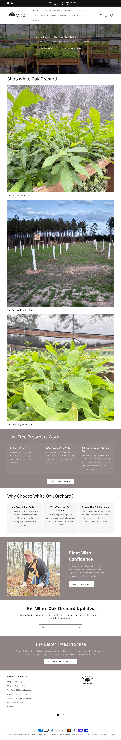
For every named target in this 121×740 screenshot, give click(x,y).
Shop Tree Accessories (74, 48)
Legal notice (103, 734)
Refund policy (54, 734)
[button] (101, 15)
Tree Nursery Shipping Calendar (19, 698)
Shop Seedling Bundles (18, 424)
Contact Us (11, 707)
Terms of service (92, 734)
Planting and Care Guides (17, 694)
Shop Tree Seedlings (47, 48)
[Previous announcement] (40, 3)
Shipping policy (65, 734)
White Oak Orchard (18, 734)
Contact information (78, 734)
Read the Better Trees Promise (60, 661)
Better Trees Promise (15, 702)
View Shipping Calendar (60, 481)
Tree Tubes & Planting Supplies (22, 310)
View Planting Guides (81, 584)
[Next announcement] (81, 3)
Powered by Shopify (30, 734)
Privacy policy (43, 734)
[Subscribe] (79, 627)
